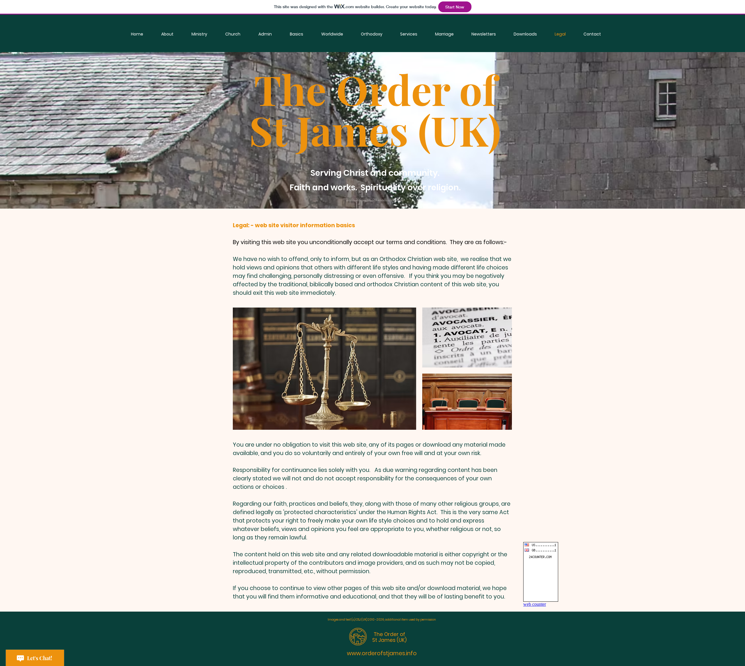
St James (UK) (389, 640)
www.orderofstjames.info (382, 653)
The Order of (389, 634)
